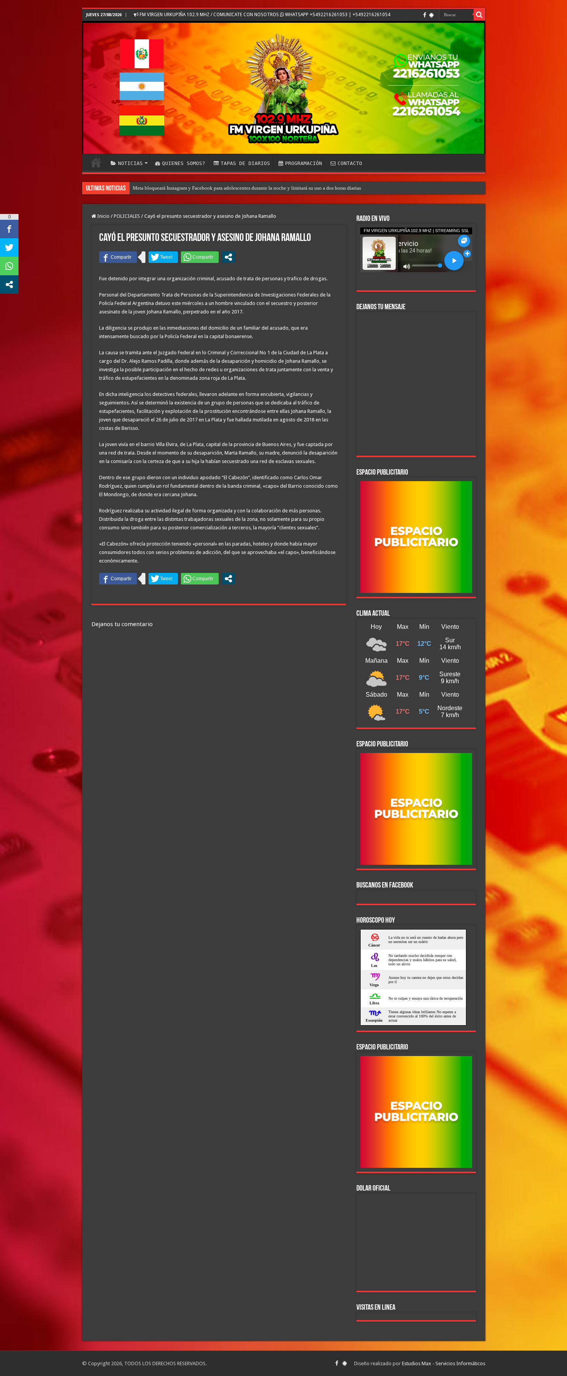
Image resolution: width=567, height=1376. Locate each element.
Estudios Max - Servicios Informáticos (443, 1363)
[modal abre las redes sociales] (228, 257)
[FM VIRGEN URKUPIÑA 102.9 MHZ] (283, 87)
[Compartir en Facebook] (118, 257)
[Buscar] (479, 14)
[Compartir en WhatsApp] (200, 257)
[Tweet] (163, 257)
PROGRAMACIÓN (303, 163)
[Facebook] (424, 15)
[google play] (431, 15)
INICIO (96, 162)
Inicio (103, 216)
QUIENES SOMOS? (183, 163)
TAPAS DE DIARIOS (245, 163)
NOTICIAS (130, 163)
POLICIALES (127, 216)
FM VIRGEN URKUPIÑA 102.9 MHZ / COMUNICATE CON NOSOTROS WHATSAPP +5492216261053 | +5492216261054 (264, 14)
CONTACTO (350, 163)
